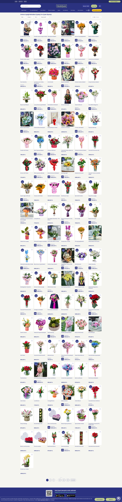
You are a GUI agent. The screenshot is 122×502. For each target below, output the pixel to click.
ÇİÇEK (16, 1)
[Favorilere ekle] (32, 22)
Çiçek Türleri (23, 10)
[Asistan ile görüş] (118, 498)
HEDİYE (25, 1)
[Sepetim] (100, 6)
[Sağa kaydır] (89, 10)
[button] (30, 6)
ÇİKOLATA (20, 1)
